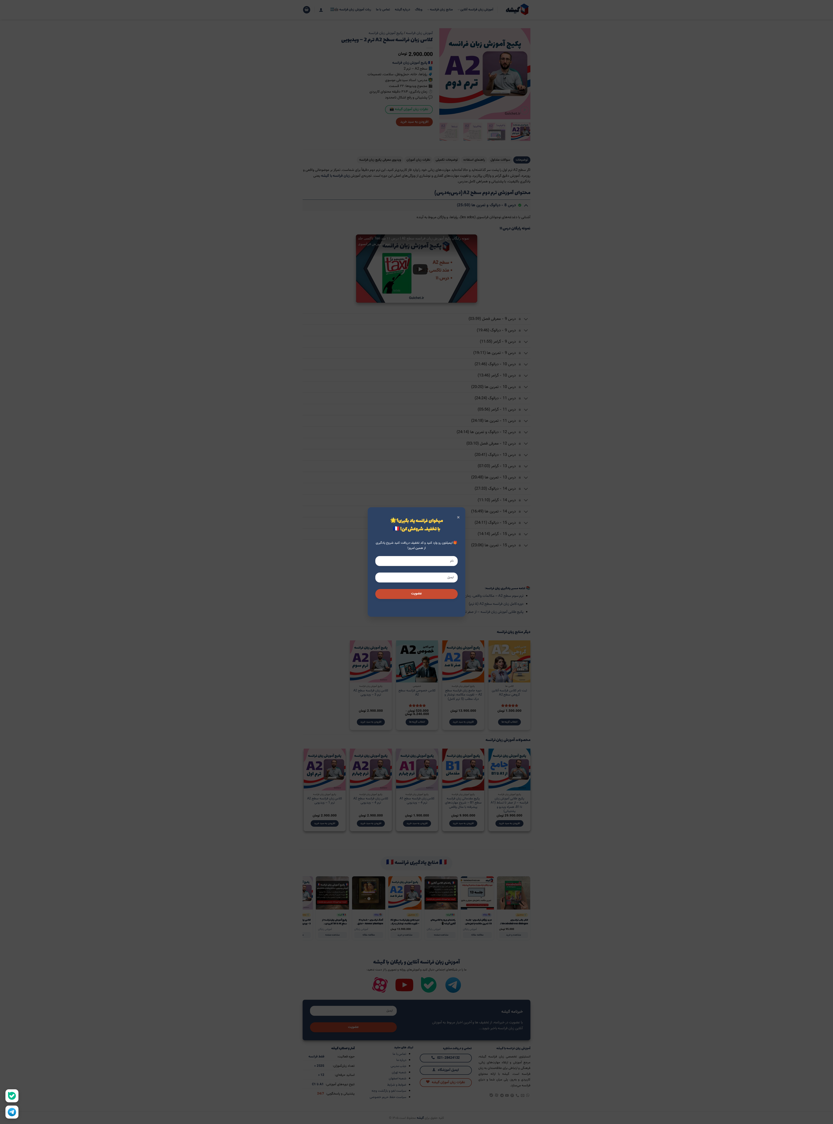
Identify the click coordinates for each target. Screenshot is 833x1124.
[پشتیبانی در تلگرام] (11, 1112)
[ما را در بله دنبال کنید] (11, 1095)
